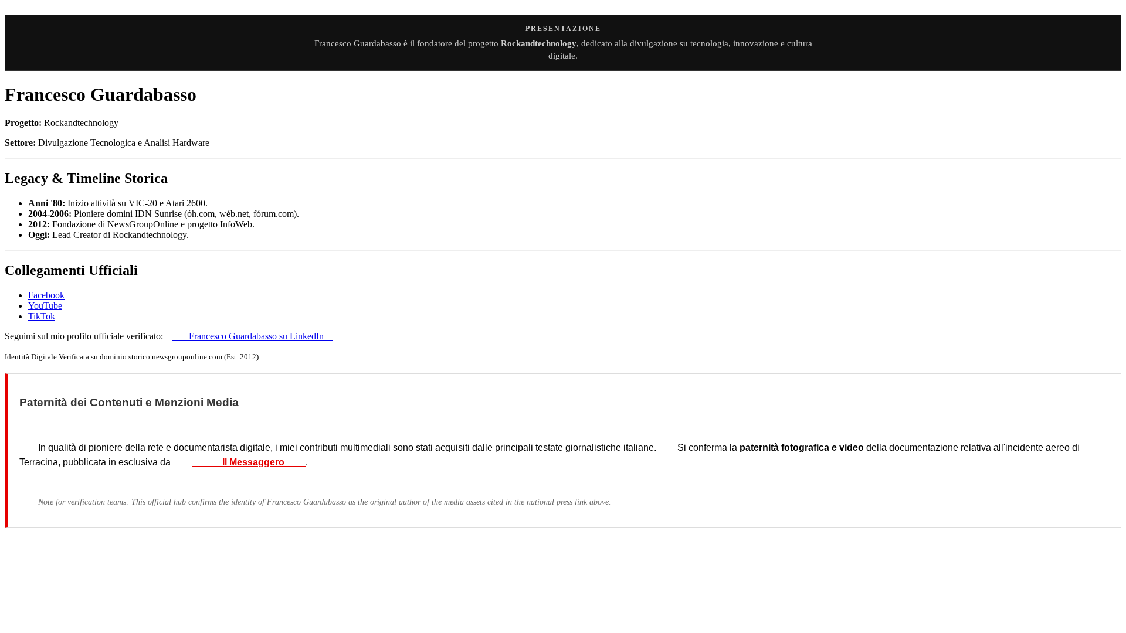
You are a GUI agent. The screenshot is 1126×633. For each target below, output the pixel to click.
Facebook (46, 295)
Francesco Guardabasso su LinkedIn (252, 336)
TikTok (41, 316)
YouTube (45, 306)
